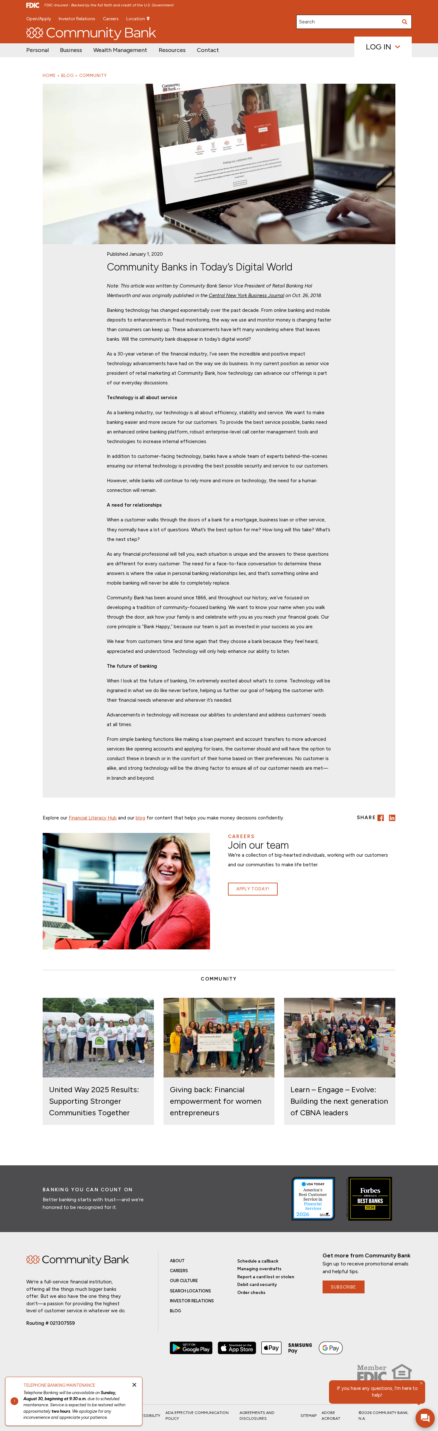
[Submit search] (405, 22)
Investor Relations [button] (77, 18)
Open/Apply (38, 18)
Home (49, 75)
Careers (111, 18)
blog (140, 818)
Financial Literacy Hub (93, 818)
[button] (120, 50)
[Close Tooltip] (421, 1383)
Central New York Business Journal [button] (246, 295)
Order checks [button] (251, 1292)
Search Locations (190, 1291)
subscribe (343, 1287)
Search (307, 22)
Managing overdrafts (259, 1268)
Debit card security (257, 1284)
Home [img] (77, 1260)
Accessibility (146, 1415)
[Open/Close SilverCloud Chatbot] (425, 1418)
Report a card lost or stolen (265, 1276)
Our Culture (184, 1280)
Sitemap (308, 1415)
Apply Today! (252, 888)
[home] (91, 34)
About (177, 1260)
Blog (67, 75)
